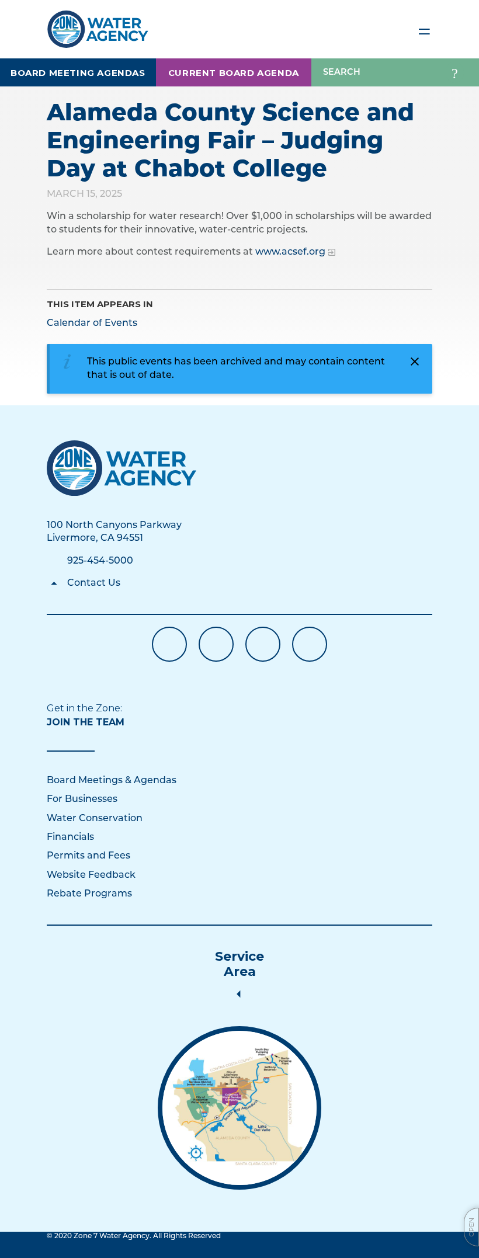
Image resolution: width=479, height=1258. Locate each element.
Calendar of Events (92, 323)
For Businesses (82, 799)
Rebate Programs (89, 894)
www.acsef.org (290, 253)
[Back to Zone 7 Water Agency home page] (98, 24)
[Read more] (239, 1108)
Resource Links (309, 644)
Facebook (169, 644)
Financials (70, 837)
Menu (424, 29)
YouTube (216, 644)
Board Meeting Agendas (78, 72)
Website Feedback (91, 875)
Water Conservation (95, 818)
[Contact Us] (122, 468)
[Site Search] (455, 72)
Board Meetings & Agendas (111, 781)
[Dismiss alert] (414, 361)
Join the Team (85, 722)
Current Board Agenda (233, 72)
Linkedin (262, 644)
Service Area (239, 964)
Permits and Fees (88, 856)
